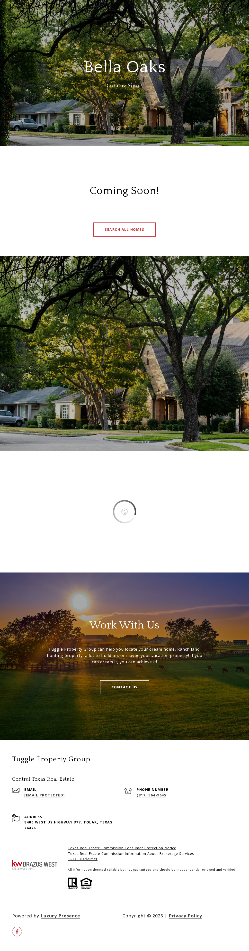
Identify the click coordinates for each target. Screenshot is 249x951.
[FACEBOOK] (17, 931)
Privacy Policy (185, 916)
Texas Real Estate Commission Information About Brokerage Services (131, 853)
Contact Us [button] (125, 687)
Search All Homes (124, 229)
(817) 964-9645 (151, 795)
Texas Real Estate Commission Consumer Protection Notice (122, 848)
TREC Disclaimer (83, 859)
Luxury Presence (60, 916)
